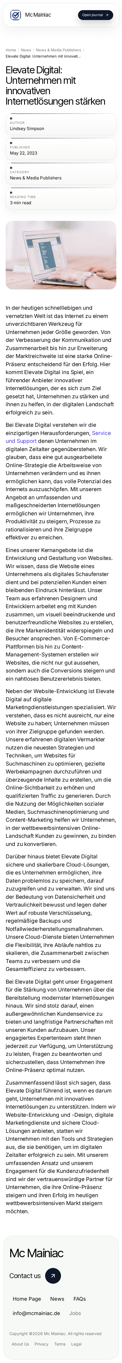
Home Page (27, 1299)
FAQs (79, 1299)
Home (11, 50)
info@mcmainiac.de (36, 1313)
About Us (20, 1344)
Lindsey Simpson (27, 128)
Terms (60, 1344)
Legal (76, 1344)
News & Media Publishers (58, 50)
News (26, 50)
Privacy (42, 1344)
